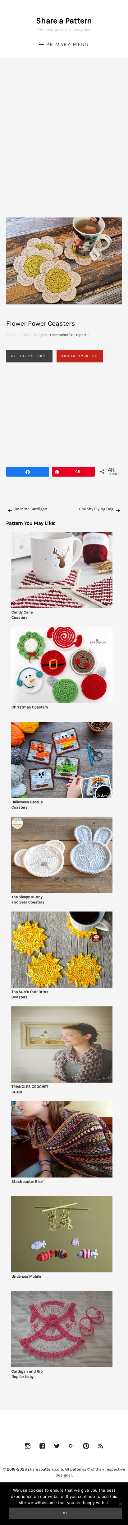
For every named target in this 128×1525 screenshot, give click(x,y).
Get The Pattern (28, 356)
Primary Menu (67, 44)
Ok (65, 1513)
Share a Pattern (64, 21)
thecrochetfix (61, 335)
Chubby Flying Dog (96, 508)
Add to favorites (79, 356)
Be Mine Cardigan (31, 508)
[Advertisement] (64, 146)
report (81, 335)
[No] (120, 1504)
